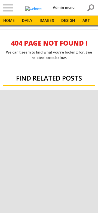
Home (9, 20)
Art (86, 20)
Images (47, 20)
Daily (27, 20)
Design (68, 20)
